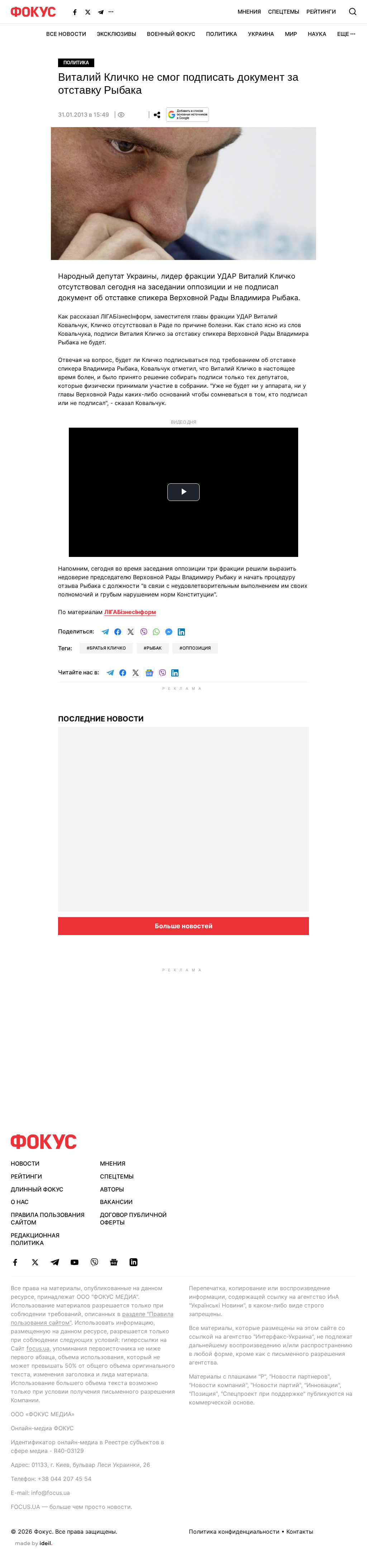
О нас (20, 1201)
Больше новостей (184, 926)
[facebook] (15, 1262)
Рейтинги (321, 11)
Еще (343, 34)
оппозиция (196, 648)
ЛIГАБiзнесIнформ (130, 611)
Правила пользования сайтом (48, 1218)
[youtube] (74, 1262)
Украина (261, 34)
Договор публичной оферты (133, 1218)
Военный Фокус (171, 34)
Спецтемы (283, 11)
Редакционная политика (35, 1239)
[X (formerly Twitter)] (87, 12)
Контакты (299, 1531)
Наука (317, 34)
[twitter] (35, 1262)
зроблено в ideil (34, 1543)
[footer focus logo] (44, 1141)
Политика (221, 34)
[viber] (94, 1262)
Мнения (249, 11)
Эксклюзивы (116, 34)
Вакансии (116, 1201)
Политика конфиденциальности (234, 1531)
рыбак (154, 648)
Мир (291, 34)
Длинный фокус (37, 1189)
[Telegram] (100, 12)
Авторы (112, 1189)
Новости (25, 1163)
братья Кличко (108, 648)
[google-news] (114, 1262)
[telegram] (55, 1262)
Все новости (66, 34)
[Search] (353, 11)
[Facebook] (74, 12)
